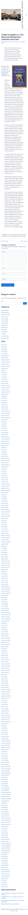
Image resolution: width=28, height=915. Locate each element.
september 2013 (5, 670)
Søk (2, 301)
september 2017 (4, 567)
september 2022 (5, 443)
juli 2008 (3, 803)
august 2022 (4, 445)
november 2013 (4, 666)
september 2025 (5, 366)
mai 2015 (3, 627)
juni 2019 (3, 522)
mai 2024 (3, 400)
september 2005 (5, 875)
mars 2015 (3, 631)
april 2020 (3, 501)
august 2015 (4, 621)
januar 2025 (4, 383)
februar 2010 (4, 762)
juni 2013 (3, 676)
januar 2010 (3, 764)
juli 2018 (3, 546)
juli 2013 (3, 674)
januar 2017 (3, 584)
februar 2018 (4, 556)
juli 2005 (3, 880)
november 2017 (4, 563)
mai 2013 (3, 678)
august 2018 (4, 544)
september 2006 (5, 850)
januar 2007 (4, 841)
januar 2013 (3, 687)
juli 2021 (3, 469)
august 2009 (4, 775)
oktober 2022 (4, 441)
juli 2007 (3, 828)
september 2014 (5, 644)
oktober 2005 (4, 873)
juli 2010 (3, 751)
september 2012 (5, 696)
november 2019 (4, 511)
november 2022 (4, 439)
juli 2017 (3, 571)
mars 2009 (3, 786)
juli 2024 (3, 396)
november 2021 (4, 460)
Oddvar (3, 893)
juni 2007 (3, 831)
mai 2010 (3, 756)
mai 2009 (3, 781)
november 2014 (4, 640)
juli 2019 (3, 520)
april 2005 (3, 886)
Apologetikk (4, 310)
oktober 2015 (4, 616)
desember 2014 (4, 638)
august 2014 (4, 646)
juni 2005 (3, 882)
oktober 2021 (4, 462)
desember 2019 (4, 509)
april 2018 (3, 552)
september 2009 (5, 773)
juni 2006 (3, 856)
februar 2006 (4, 865)
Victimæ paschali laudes (13, 904)
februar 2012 (4, 711)
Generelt (3, 316)
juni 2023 (3, 424)
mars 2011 (3, 734)
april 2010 (3, 758)
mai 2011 (3, 730)
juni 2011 (3, 728)
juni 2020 (3, 497)
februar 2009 (4, 788)
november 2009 (4, 768)
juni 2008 (3, 805)
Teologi (2, 331)
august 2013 (4, 672)
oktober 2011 (4, 719)
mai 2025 (3, 374)
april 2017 (3, 578)
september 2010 (5, 747)
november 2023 (4, 413)
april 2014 (3, 655)
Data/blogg (3, 312)
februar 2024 (4, 407)
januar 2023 (4, 434)
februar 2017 (4, 582)
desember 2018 (4, 535)
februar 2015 (4, 634)
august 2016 (4, 595)
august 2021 (4, 467)
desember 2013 (4, 663)
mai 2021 (3, 473)
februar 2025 (4, 381)
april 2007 (3, 835)
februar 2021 (4, 479)
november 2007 (4, 820)
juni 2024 (3, 398)
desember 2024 (4, 385)
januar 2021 (3, 482)
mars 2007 (3, 837)
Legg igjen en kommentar (7, 41)
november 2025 (4, 362)
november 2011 (4, 717)
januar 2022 (4, 456)
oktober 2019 (4, 514)
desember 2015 (4, 612)
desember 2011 (4, 715)
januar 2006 (4, 867)
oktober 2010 (4, 745)
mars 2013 (3, 683)
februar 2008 (4, 813)
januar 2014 (3, 661)
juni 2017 (3, 574)
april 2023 (3, 428)
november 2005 (4, 871)
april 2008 (3, 809)
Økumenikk (3, 338)
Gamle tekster (4, 314)
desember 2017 (4, 561)
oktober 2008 (4, 796)
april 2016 (3, 604)
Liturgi (2, 325)
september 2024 (5, 392)
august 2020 (4, 492)
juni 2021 (3, 471)
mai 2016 (3, 601)
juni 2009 (3, 779)
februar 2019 (4, 531)
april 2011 (3, 732)
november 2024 (4, 387)
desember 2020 (4, 484)
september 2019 (5, 516)
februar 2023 (4, 432)
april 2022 (3, 454)
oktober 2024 (4, 389)
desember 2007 (4, 818)
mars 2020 (3, 503)
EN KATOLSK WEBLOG (22, 15)
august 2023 (4, 419)
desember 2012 (4, 689)
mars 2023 (3, 430)
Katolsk (3, 321)
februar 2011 (4, 736)
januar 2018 (3, 559)
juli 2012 (3, 700)
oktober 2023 (4, 415)
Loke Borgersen (4, 900)
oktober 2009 (4, 771)
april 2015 (3, 629)
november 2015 (4, 614)
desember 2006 (4, 843)
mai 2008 (3, 807)
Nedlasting (3, 327)
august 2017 (4, 569)
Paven (2, 329)
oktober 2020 (4, 488)
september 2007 (5, 824)
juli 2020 (3, 494)
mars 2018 (3, 554)
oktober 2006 (4, 848)
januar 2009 (4, 790)
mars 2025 (3, 379)
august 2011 (4, 723)
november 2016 (4, 589)
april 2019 (3, 526)
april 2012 (3, 706)
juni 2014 (3, 651)
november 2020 (4, 486)
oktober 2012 (4, 693)
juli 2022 (3, 447)
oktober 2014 (4, 642)
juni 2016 (3, 599)
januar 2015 (3, 636)
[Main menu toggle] (26, 15)
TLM (2, 334)
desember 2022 (4, 437)
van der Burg (4, 336)
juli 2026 (3, 344)
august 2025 (4, 368)
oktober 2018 (4, 539)
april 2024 (3, 402)
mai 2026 (3, 349)
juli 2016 (3, 597)
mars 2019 (3, 529)
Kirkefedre (3, 323)
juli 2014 (3, 648)
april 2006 (3, 860)
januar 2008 (4, 816)
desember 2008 (4, 792)
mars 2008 (3, 811)
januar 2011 (3, 738)
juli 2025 (3, 370)
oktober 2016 (4, 591)
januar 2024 (4, 409)
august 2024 (4, 394)
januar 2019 (3, 533)
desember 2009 (4, 766)
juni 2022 (3, 449)
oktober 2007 (4, 822)
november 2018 (4, 537)
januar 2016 (3, 610)
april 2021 (3, 475)
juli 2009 (3, 777)
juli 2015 (3, 623)
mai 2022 (3, 452)
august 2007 (4, 826)
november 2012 (4, 691)
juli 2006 (3, 854)
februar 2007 (4, 839)
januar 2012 (3, 713)
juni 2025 (3, 372)
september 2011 (4, 721)
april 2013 (3, 681)
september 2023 (5, 417)
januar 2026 (4, 357)
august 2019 (4, 518)
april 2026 (3, 351)
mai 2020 (3, 499)
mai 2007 (3, 833)
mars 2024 (3, 404)
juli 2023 (3, 422)
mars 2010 (3, 760)
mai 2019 (3, 524)
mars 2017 (3, 580)
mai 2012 (3, 704)
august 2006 (4, 852)
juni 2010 (3, 753)
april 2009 (3, 783)
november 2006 (4, 845)
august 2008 (4, 801)
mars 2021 (3, 477)
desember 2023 (4, 411)
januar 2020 (4, 507)
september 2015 (5, 619)
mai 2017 (3, 576)
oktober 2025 (4, 364)
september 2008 (5, 798)
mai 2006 (3, 858)
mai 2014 (3, 653)
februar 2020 (4, 505)
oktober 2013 (4, 668)
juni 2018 (3, 548)
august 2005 (4, 878)
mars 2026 (3, 353)
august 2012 (4, 698)
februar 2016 (4, 608)
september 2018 (5, 541)
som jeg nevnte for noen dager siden (5, 72)
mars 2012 (3, 708)
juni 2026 (3, 347)
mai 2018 (3, 550)
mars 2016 (3, 606)
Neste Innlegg (24, 241)
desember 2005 (4, 869)
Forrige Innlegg (4, 241)
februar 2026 (4, 355)
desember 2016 (4, 586)
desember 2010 (4, 741)
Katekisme (3, 319)
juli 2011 (3, 726)
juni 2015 (3, 625)
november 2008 (4, 794)
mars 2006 (3, 863)
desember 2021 (4, 458)
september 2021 (5, 464)
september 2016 (5, 593)
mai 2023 (3, 426)
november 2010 (4, 743)
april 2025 (3, 377)
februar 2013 (4, 685)
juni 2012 (3, 702)
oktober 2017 (4, 565)
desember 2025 (4, 359)
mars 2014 (3, 657)
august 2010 (4, 749)
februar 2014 (4, 659)
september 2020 (5, 490)
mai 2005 (3, 884)
